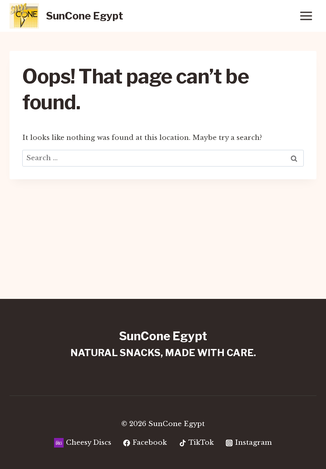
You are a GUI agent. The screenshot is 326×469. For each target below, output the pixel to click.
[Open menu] (305, 15)
